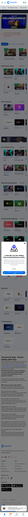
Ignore (14, 268)
